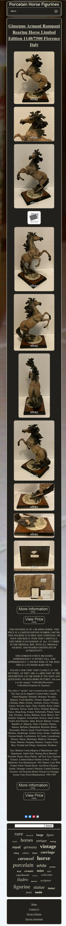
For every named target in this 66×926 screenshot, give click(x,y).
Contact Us (34, 909)
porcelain (23, 865)
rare (19, 834)
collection (46, 874)
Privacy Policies (34, 914)
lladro (22, 879)
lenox (34, 853)
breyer (14, 841)
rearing (53, 841)
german (52, 867)
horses (27, 840)
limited (51, 888)
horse (43, 858)
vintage (48, 846)
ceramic (29, 871)
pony (29, 892)
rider (49, 871)
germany (30, 847)
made (38, 892)
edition (25, 853)
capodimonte (22, 875)
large (39, 835)
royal (16, 847)
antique (41, 841)
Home (34, 904)
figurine (21, 886)
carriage (48, 852)
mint (40, 871)
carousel (26, 858)
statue (39, 887)
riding (16, 853)
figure (50, 835)
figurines (34, 881)
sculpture (46, 880)
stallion (35, 876)
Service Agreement (34, 919)
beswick (29, 835)
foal (19, 871)
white (41, 865)
